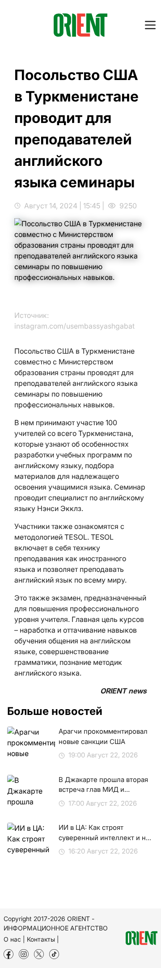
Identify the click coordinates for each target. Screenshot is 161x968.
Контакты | (43, 939)
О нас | (14, 939)
